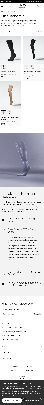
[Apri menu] (2, 6)
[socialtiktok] (28, 366)
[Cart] (41, 6)
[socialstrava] (31, 366)
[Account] (38, 6)
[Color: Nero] (3, 67)
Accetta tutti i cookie (12, 400)
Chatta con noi (15, 335)
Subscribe (38, 314)
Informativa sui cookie (9, 395)
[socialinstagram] (24, 366)
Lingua (26, 370)
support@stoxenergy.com (16, 332)
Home (3, 11)
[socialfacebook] (21, 366)
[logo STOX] (22, 6)
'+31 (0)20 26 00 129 (15, 328)
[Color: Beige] (31, 67)
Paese (11, 370)
